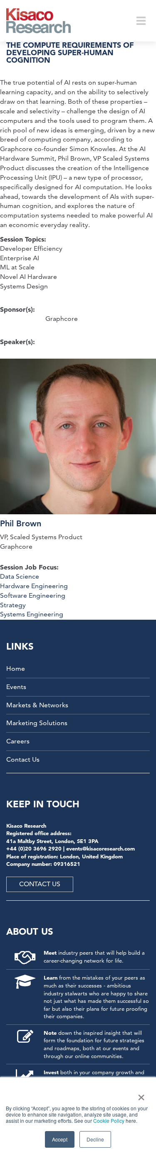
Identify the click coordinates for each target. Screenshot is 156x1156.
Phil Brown (20, 523)
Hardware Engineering (34, 586)
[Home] (44, 21)
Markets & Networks (37, 705)
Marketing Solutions (36, 723)
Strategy (13, 605)
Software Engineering (32, 595)
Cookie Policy (108, 1120)
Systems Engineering (31, 614)
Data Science (19, 576)
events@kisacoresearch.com (100, 848)
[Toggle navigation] (141, 21)
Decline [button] (95, 1139)
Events (16, 687)
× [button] (139, 1094)
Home (15, 668)
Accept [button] (59, 1139)
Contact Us (23, 759)
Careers (18, 741)
